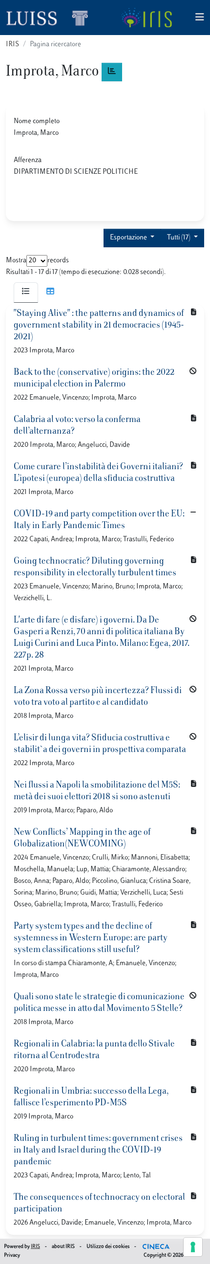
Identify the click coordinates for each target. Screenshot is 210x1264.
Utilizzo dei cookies (107, 1246)
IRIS (12, 44)
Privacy (12, 1255)
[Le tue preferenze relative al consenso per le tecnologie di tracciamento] (193, 1247)
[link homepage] (51, 17)
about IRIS (63, 1246)
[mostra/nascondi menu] (199, 17)
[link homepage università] (146, 17)
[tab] (26, 292)
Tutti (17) (179, 237)
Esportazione (129, 237)
